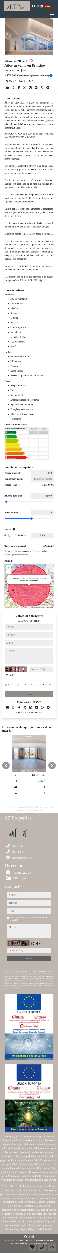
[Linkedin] (41, 6)
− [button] (9, 572)
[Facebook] (33, 6)
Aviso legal (23, 1243)
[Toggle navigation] (52, 14)
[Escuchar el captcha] (11, 675)
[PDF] (13, 87)
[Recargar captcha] (7, 675)
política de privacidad (44, 685)
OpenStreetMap (38, 607)
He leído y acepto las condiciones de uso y (30, 685)
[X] (25, 87)
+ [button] (9, 567)
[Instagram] (37, 6)
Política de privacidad (34, 1240)
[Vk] (36, 87)
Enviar (29, 694)
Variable (22, 535)
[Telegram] (47, 87)
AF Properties (17, 1240)
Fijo (9, 535)
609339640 (23, 621)
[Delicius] (30, 87)
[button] (6, 765)
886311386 (35, 621)
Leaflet (26, 607)
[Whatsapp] (42, 87)
